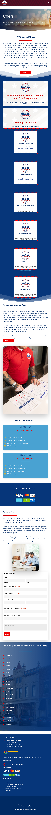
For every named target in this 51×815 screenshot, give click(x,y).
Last (27, 582)
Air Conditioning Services (13, 788)
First (6, 582)
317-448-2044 (17, 747)
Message (7, 622)
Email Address (12, 586)
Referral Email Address (15, 608)
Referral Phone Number (15, 615)
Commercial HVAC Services (14, 784)
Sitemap (8, 790)
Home (7, 782)
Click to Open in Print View (25, 154)
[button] (25, 72)
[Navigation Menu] (48, 3)
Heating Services (10, 786)
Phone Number (12, 593)
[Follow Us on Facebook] (24, 805)
